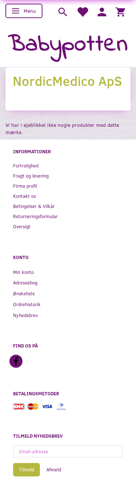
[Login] (102, 11)
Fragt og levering (31, 175)
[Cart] (120, 11)
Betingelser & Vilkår (34, 206)
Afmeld (53, 469)
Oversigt (21, 226)
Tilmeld (26, 469)
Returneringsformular (35, 216)
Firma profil (25, 186)
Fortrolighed (25, 165)
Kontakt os (24, 196)
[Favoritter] (82, 11)
